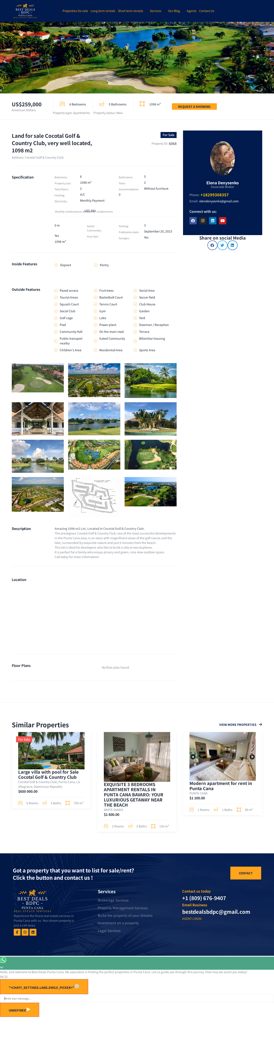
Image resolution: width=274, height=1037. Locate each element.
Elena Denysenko (222, 182)
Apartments (81, 113)
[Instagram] (203, 220)
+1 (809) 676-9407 (204, 898)
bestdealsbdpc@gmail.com (216, 911)
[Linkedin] (212, 220)
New (119, 113)
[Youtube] (222, 220)
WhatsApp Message (102, 988)
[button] (212, 245)
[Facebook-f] (17, 932)
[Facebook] (193, 220)
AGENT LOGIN (191, 918)
